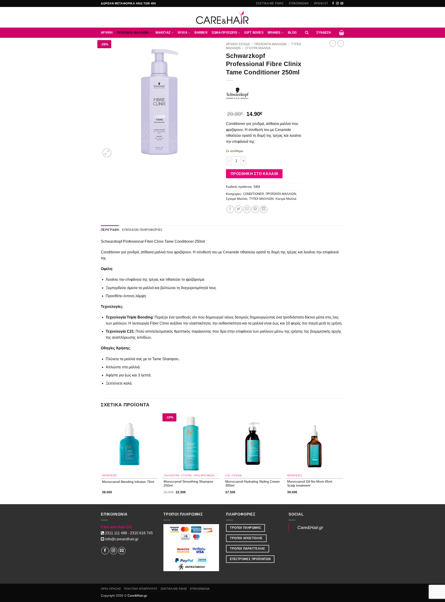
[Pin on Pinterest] (255, 209)
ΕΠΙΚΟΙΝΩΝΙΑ (299, 3)
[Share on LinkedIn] (263, 209)
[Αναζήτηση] (306, 32)
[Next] (342, 458)
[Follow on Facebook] (333, 3)
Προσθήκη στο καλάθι (254, 174)
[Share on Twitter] (238, 209)
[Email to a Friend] (247, 209)
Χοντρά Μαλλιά (285, 199)
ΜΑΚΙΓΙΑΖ (163, 32)
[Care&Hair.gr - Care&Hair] (223, 17)
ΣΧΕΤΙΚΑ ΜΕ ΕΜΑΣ (270, 3)
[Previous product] (340, 43)
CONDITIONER (253, 194)
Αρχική (107, 32)
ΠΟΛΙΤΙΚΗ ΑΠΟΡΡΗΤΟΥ (140, 588)
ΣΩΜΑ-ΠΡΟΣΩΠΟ (224, 32)
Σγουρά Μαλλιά (257, 48)
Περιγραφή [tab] (110, 230)
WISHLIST (321, 3)
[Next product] (333, 43)
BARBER (200, 32)
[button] (323, 32)
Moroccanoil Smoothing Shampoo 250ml (188, 483)
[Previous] (101, 458)
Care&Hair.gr (310, 527)
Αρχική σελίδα (238, 44)
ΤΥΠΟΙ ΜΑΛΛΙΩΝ (261, 199)
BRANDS (274, 32)
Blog (292, 32)
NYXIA (182, 32)
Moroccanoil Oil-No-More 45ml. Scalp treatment (310, 483)
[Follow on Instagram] (337, 3)
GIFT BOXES (254, 32)
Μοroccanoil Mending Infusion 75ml (128, 482)
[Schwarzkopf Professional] (237, 93)
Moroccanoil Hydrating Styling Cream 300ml (252, 483)
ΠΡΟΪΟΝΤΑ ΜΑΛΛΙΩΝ (132, 32)
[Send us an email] (341, 3)
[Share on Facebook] (230, 209)
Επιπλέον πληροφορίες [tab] (142, 230)
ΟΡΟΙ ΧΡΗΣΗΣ (111, 588)
